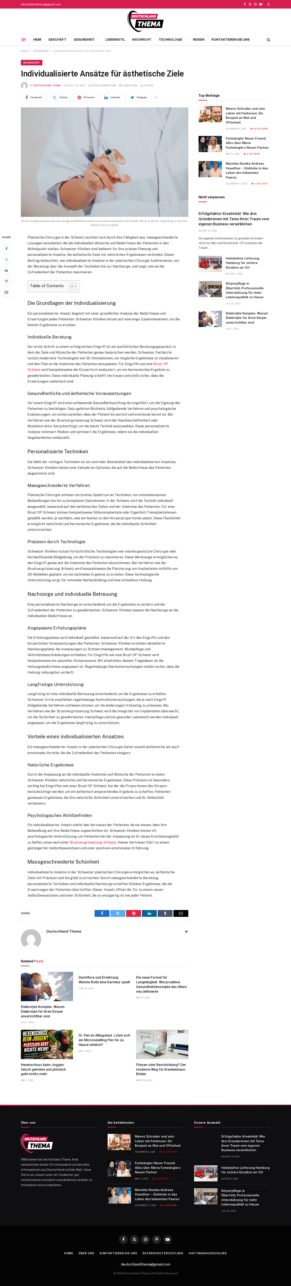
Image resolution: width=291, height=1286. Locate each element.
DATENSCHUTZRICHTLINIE (163, 1253)
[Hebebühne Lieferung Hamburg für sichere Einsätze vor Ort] (210, 264)
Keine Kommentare (104, 85)
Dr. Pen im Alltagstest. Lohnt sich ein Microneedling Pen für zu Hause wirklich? (104, 1040)
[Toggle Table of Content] (70, 286)
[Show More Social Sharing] (156, 97)
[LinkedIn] (6, 270)
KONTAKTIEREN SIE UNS (231, 39)
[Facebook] (6, 248)
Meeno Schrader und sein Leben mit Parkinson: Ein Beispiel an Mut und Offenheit (245, 115)
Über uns (86, 1253)
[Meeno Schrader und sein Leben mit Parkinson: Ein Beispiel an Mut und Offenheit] (210, 114)
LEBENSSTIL (115, 39)
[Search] (268, 40)
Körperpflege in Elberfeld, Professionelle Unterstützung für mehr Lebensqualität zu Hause (245, 290)
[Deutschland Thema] (145, 21)
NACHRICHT (141, 39)
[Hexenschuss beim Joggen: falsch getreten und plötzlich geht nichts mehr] (47, 1044)
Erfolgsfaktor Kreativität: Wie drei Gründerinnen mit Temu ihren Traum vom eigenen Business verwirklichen (234, 218)
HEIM (37, 39)
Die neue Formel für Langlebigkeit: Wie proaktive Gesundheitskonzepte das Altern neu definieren (161, 984)
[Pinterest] (6, 281)
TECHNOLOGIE (170, 39)
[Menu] (24, 39)
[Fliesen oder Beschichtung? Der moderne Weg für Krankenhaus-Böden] (162, 1044)
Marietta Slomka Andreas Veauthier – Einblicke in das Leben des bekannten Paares (247, 170)
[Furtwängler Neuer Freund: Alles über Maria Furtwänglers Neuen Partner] (210, 144)
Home (24, 50)
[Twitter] (6, 259)
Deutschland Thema (47, 85)
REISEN (198, 39)
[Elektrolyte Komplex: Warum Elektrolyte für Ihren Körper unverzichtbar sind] (47, 986)
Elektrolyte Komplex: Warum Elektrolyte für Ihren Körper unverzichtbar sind (43, 1011)
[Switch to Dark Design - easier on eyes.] (268, 4)
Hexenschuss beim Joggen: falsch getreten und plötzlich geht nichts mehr (43, 1069)
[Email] (6, 292)
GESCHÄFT (57, 39)
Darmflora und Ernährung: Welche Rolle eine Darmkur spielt (104, 979)
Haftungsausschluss (208, 1253)
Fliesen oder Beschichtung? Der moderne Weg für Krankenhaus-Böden (161, 1069)
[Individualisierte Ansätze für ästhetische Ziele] (104, 162)
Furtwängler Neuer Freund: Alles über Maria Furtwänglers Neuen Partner (247, 143)
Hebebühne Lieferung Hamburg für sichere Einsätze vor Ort (242, 262)
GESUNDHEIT (84, 39)
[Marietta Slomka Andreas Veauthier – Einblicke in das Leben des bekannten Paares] (210, 169)
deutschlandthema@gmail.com (41, 4)
